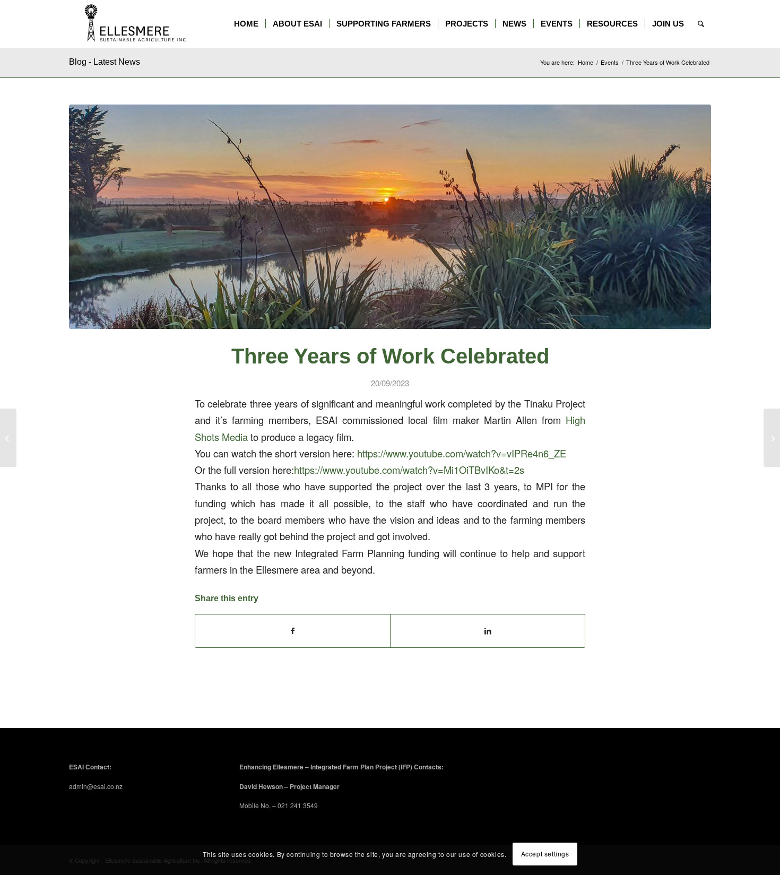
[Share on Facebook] (292, 630)
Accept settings (545, 854)
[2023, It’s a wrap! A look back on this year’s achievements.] (772, 438)
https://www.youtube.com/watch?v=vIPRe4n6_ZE (461, 453)
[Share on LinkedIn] (488, 630)
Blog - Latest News (104, 61)
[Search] (701, 24)
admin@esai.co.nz (96, 786)
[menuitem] (246, 24)
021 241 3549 (298, 805)
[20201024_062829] (390, 217)
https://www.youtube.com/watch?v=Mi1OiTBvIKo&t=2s (409, 470)
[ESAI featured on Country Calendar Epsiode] (8, 438)
